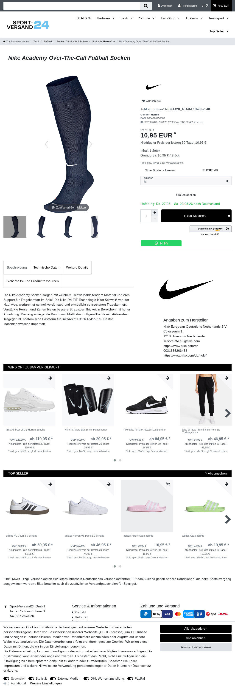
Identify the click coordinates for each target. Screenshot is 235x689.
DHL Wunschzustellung (107, 678)
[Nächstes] (90, 144)
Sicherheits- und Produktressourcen (33, 281)
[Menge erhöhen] (154, 212)
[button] (211, 230)
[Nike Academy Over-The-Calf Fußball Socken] (14, 227)
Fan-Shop (168, 18)
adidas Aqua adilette (193, 535)
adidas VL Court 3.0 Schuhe (21, 535)
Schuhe (145, 18)
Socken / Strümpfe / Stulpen (72, 41)
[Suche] (146, 6)
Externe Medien (68, 678)
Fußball (47, 41)
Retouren (81, 617)
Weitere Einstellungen (46, 683)
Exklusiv (192, 18)
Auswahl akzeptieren (196, 647)
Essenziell (18, 678)
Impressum (11, 665)
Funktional (18, 683)
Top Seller (217, 31)
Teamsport (217, 18)
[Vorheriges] (46, 144)
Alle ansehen (217, 473)
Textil (125, 18)
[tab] (16, 267)
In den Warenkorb (195, 215)
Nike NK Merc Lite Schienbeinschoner (86, 429)
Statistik (41, 678)
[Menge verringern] (154, 219)
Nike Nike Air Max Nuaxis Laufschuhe (144, 429)
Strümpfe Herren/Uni (103, 41)
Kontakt (80, 612)
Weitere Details (77, 267)
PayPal (140, 678)
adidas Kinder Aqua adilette (138, 535)
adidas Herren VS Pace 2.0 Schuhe (84, 535)
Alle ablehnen (196, 638)
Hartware (104, 18)
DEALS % (83, 18)
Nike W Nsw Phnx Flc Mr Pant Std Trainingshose (201, 431)
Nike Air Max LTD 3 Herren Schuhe (25, 429)
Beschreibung (17, 267)
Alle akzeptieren (195, 628)
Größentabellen (186, 195)
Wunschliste (153, 101)
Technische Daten (46, 267)
